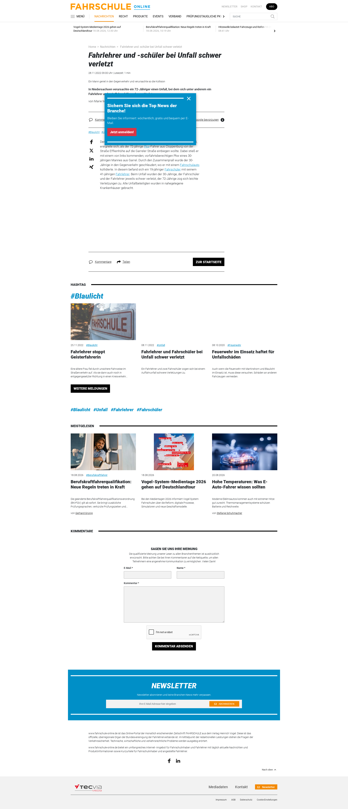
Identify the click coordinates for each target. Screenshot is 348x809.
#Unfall (161, 345)
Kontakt (256, 6)
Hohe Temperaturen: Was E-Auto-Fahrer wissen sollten (240, 484)
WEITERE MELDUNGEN (90, 388)
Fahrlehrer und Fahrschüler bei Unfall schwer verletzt (172, 354)
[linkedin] (178, 760)
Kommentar (130, 583)
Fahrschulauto (189, 165)
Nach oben (267, 769)
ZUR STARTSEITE (208, 262)
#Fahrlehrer (122, 409)
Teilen (126, 262)
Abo (271, 6)
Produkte (140, 16)
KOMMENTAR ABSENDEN (174, 646)
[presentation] (274, 30)
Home (92, 47)
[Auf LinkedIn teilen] (91, 158)
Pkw (147, 146)
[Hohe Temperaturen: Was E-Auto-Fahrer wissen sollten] (244, 451)
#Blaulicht (87, 296)
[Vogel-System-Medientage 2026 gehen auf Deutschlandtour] (174, 451)
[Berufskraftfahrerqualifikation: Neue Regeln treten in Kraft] (103, 451)
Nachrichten (104, 16)
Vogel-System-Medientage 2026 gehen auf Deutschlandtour (173, 484)
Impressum (221, 800)
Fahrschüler (173, 169)
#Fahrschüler (149, 409)
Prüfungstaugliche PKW (205, 16)
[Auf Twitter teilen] (91, 150)
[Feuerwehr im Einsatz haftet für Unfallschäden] (244, 321)
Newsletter (229, 6)
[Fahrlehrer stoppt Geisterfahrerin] (103, 321)
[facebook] (169, 760)
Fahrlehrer (122, 174)
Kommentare (103, 119)
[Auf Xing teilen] (91, 166)
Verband (175, 16)
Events (158, 16)
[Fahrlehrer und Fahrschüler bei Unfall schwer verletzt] (174, 321)
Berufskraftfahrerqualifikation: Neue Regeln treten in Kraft (101, 484)
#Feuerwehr (234, 345)
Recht (123, 16)
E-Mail (127, 567)
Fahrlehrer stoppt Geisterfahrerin (88, 354)
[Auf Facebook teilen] (91, 141)
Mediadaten (218, 787)
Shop (244, 6)
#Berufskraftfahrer (96, 475)
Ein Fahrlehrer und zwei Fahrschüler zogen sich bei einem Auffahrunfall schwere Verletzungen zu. (173, 370)
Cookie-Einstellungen (267, 800)
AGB (233, 800)
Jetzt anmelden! (122, 132)
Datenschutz (246, 800)
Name (180, 567)
